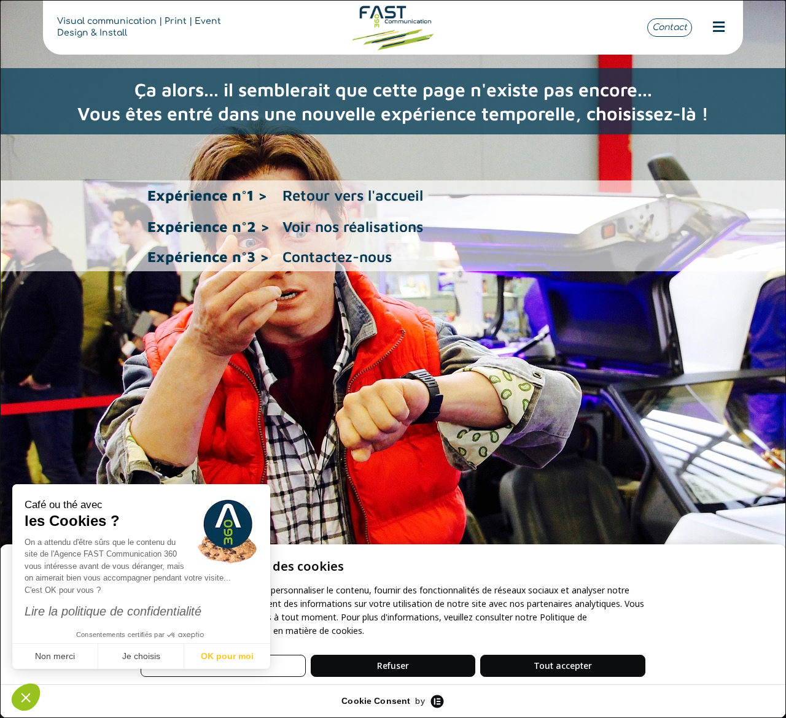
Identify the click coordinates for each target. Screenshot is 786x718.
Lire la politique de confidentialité (113, 611)
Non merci (55, 656)
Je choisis (141, 656)
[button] (718, 27)
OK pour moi (227, 656)
